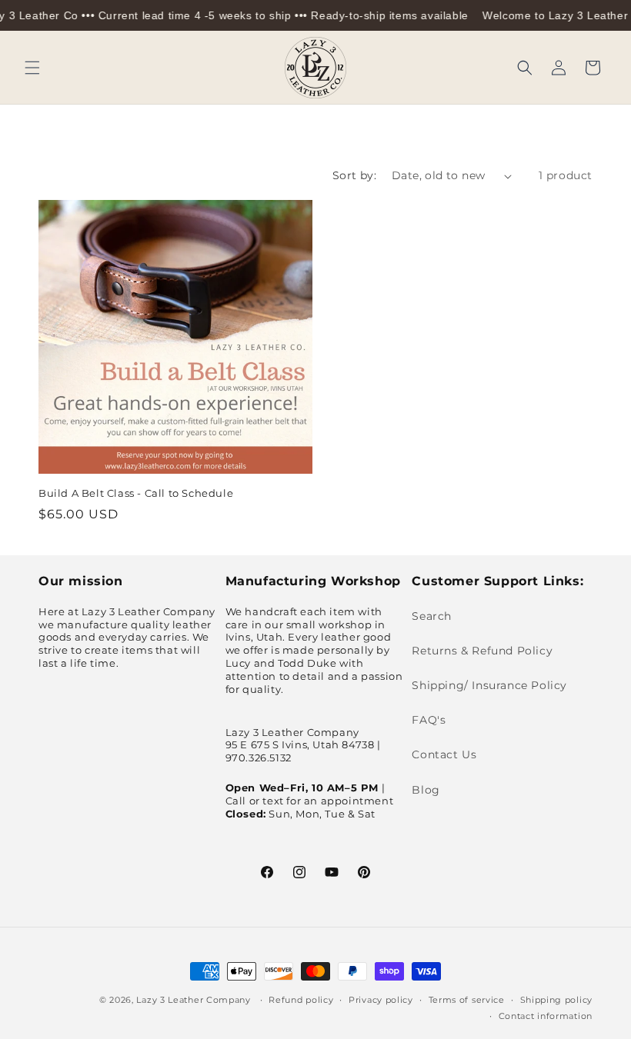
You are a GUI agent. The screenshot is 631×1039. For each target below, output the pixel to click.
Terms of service (467, 999)
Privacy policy (381, 999)
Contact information (546, 1016)
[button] (32, 68)
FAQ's (429, 720)
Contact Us (444, 754)
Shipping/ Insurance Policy (489, 685)
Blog (425, 790)
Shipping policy (556, 999)
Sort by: (354, 175)
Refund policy (301, 999)
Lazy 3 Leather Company (193, 999)
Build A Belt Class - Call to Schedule (135, 493)
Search (432, 616)
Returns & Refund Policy (482, 651)
